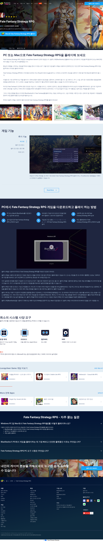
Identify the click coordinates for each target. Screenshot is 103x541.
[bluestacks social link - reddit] (88, 500)
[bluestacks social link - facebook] (91, 500)
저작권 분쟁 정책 (16, 535)
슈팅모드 (32, 492)
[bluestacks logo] (5, 3)
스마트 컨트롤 (33, 506)
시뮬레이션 (3, 520)
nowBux (3, 498)
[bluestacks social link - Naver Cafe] (84, 504)
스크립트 (32, 513)
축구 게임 (3, 526)
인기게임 (3, 507)
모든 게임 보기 (98, 368)
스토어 (37, 3)
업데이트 (85, 490)
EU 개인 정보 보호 (25, 535)
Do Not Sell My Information (35, 535)
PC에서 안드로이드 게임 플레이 (64, 505)
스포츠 (2, 522)
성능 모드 (32, 510)
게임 (21, 3)
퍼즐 (2, 514)
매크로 (31, 500)
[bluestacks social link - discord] (84, 500)
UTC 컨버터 (33, 521)
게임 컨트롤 (33, 490)
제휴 (45, 3)
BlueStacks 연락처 (61, 494)
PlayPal (3, 500)
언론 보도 (59, 498)
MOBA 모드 (33, 494)
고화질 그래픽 (33, 517)
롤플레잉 (3, 518)
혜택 (2, 496)
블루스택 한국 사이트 (88, 492)
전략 (1, 26)
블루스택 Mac (4, 490)
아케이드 (3, 513)
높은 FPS (32, 515)
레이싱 (2, 516)
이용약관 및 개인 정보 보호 (6, 535)
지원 (50, 3)
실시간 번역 (33, 504)
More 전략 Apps (7, 393)
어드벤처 (3, 511)
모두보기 (100, 393)
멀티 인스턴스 (33, 496)
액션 (2, 509)
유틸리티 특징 (33, 519)
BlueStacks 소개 (60, 490)
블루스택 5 (3, 492)
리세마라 (32, 508)
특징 (15, 3)
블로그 (28, 3)
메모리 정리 (33, 512)
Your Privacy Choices (53, 540)
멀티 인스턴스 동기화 (35, 498)
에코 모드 (32, 502)
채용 (58, 496)
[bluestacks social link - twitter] (95, 500)
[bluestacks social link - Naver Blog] (98, 500)
